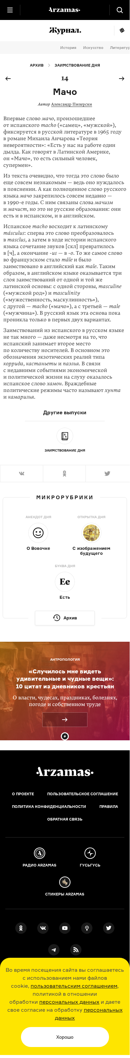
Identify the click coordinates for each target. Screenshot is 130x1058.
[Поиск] (119, 10)
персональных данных (69, 1001)
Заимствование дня (77, 65)
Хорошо (64, 1037)
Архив (37, 65)
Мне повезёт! (122, 31)
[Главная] (64, 771)
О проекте (23, 794)
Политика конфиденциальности (49, 806)
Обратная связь (64, 819)
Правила (108, 806)
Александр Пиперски (71, 104)
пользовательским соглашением (74, 985)
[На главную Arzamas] (64, 10)
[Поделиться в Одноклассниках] (64, 473)
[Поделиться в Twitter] (107, 473)
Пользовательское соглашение (82, 794)
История (68, 47)
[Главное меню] (10, 10)
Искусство (93, 47)
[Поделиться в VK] (21, 473)
